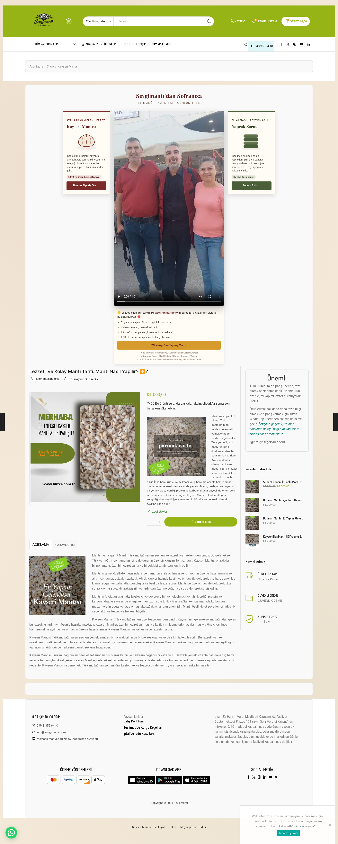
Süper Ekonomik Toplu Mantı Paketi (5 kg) (283, 482)
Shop (50, 66)
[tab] (40, 544)
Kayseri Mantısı (68, 66)
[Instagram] (294, 44)
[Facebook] (281, 44)
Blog (127, 44)
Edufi (203, 827)
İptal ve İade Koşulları (138, 733)
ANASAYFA (92, 44)
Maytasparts (188, 827)
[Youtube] (301, 44)
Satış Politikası (133, 721)
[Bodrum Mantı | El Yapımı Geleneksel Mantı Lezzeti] (252, 523)
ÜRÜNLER (110, 44)
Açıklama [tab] (40, 544)
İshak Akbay (170, 312)
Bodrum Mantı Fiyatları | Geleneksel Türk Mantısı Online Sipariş (283, 500)
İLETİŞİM (141, 44)
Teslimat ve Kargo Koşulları (142, 727)
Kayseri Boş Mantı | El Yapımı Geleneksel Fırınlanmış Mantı (283, 536)
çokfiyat (160, 827)
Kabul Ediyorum (288, 833)
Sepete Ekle (202, 521)
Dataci (172, 827)
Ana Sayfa (36, 66)
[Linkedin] (308, 44)
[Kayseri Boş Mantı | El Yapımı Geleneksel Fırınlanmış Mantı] (252, 541)
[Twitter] (288, 44)
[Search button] (209, 21)
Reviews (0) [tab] (65, 545)
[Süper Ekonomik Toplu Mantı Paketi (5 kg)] (252, 486)
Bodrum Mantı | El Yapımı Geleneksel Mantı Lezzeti (283, 518)
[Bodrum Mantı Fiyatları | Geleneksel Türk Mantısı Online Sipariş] (252, 505)
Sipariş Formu (161, 44)
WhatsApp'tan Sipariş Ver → (168, 345)
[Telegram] (275, 777)
